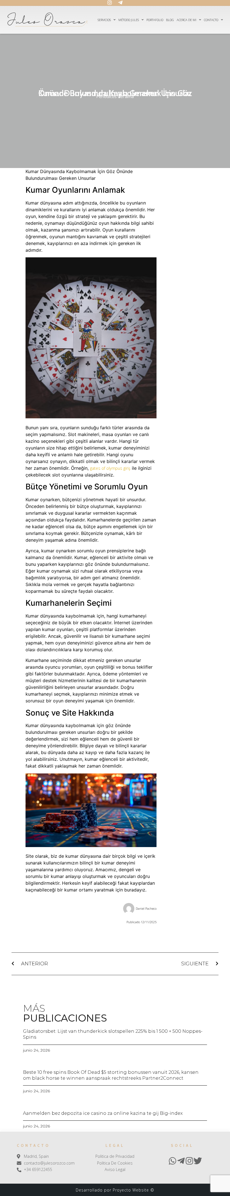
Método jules (128, 20)
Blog (170, 20)
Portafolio (154, 20)
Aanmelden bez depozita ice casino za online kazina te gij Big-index (103, 1113)
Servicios (104, 20)
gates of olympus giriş (110, 468)
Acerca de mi (186, 20)
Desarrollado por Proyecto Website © (115, 1190)
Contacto (211, 20)
